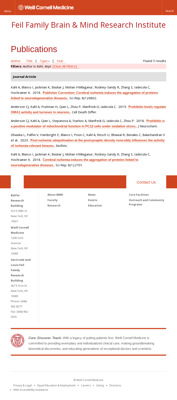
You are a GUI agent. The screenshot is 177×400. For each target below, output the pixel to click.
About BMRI (55, 195)
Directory (115, 385)
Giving (100, 385)
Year (60, 61)
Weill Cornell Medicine (57, 364)
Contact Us (146, 182)
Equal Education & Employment (56, 385)
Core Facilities (139, 195)
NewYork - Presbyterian (124, 364)
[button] (169, 7)
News (92, 195)
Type (43, 61)
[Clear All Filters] (65, 66)
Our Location (17, 181)
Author (16, 61)
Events (92, 200)
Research (53, 205)
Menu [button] (7, 11)
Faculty (52, 200)
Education (95, 205)
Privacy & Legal (22, 385)
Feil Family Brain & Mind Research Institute (88, 24)
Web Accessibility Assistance (30, 390)
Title (29, 61)
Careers (86, 385)
